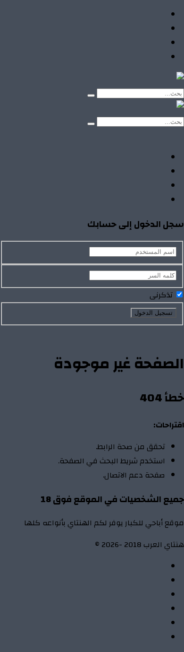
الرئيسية (151, 15)
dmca (156, 609)
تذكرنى (162, 295)
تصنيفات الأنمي (140, 29)
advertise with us (136, 623)
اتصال (156, 566)
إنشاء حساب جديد (156, 332)
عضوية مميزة (142, 637)
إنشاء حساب (115, 136)
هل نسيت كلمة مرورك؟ (88, 332)
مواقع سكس (142, 57)
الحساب (152, 581)
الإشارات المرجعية (136, 595)
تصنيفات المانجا (139, 43)
